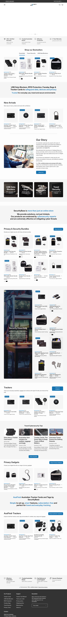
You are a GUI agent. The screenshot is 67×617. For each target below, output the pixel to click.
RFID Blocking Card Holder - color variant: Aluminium (50, 334)
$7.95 (56, 537)
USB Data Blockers (8, 598)
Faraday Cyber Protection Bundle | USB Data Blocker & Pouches (40, 253)
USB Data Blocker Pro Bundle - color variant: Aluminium (50, 311)
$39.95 (15, 126)
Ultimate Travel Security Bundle (10, 252)
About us (18, 607)
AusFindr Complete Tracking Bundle (39, 535)
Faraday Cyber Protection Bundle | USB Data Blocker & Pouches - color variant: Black (35, 257)
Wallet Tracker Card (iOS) (41, 306)
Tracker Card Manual (21, 596)
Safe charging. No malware (11, 192)
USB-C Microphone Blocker (26, 484)
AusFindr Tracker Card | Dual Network (10, 126)
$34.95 (35, 127)
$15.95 (53, 330)
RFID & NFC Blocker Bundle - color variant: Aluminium (20, 79)
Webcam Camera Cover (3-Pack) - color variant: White (37, 489)
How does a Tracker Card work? (11, 438)
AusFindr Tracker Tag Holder (54, 536)
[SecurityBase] (33, 5)
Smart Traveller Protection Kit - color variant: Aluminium (37, 78)
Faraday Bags (7, 603)
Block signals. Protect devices (26, 192)
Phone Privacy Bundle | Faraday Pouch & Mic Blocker (9, 486)
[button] (59, 5)
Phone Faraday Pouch (40, 329)
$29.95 (23, 74)
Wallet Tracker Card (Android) (24, 412)
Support (18, 593)
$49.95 (23, 252)
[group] (33, 1)
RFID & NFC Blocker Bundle (25, 73)
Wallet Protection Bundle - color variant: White (22, 257)
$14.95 (53, 74)
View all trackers (57, 388)
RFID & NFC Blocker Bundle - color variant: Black (22, 79)
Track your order (20, 598)
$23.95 (45, 275)
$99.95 (39, 74)
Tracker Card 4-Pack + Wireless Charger (9, 74)
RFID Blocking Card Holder (56, 329)
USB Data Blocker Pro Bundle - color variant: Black (52, 311)
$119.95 (11, 252)
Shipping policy (20, 603)
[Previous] (4, 1)
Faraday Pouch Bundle (24, 276)
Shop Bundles (58, 229)
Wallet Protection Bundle (25, 251)
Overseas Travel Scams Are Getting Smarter (55, 439)
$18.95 (57, 307)
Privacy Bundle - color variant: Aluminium (35, 280)
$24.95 (36, 330)
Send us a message (8, 614)
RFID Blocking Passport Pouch (40, 375)
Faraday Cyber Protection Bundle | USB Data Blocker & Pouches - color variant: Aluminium (37, 257)
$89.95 (43, 253)
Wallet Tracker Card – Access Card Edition (39, 126)
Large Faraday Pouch (55, 353)
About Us (41, 172)
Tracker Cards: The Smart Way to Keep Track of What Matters (41, 440)
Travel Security (7, 605)
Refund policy (19, 605)
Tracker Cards (7, 596)
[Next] (62, 1)
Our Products (7, 593)
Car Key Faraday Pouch (55, 73)
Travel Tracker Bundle (54, 276)
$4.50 (41, 485)
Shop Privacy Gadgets (56, 462)
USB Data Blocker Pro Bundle (55, 307)
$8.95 (23, 485)
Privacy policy (19, 601)
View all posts (33, 456)
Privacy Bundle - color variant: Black (37, 280)
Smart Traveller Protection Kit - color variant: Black (35, 78)
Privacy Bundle (38, 276)
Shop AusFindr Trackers (55, 513)
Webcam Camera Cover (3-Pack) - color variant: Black (35, 489)
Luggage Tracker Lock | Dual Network (55, 126)
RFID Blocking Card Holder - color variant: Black (52, 334)
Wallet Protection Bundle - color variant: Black (20, 257)
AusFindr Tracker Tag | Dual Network (26, 126)
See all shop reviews (43, 587)
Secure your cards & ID (41, 193)
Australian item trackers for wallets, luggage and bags (25, 440)
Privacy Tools (7, 607)
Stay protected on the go (56, 192)
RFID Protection (8, 601)
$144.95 (5, 75)
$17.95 (42, 354)
